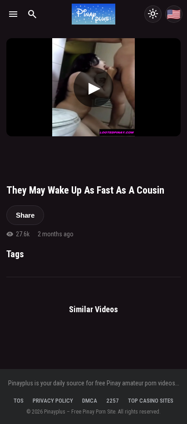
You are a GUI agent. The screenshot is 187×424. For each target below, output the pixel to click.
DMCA (89, 400)
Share (25, 215)
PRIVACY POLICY (53, 400)
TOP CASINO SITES (150, 400)
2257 (112, 400)
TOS (19, 400)
